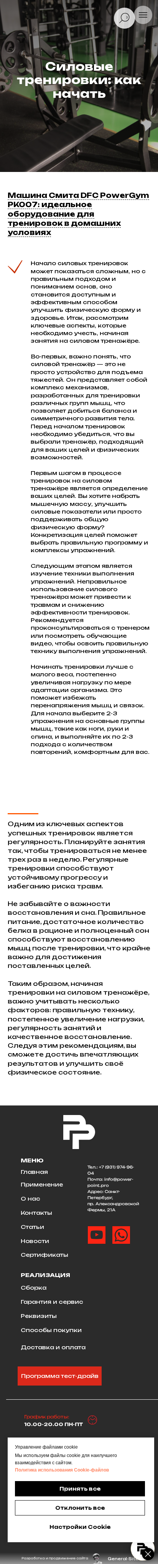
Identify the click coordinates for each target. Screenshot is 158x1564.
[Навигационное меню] (143, 15)
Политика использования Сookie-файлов (62, 1470)
